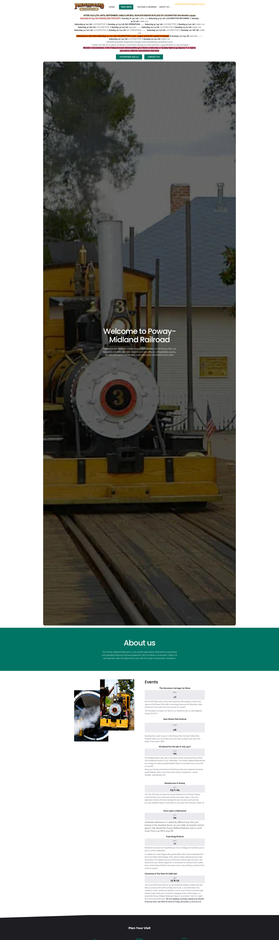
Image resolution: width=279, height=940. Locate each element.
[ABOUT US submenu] (170, 7)
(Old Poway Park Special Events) (190, 4)
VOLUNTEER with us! (129, 57)
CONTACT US (154, 57)
